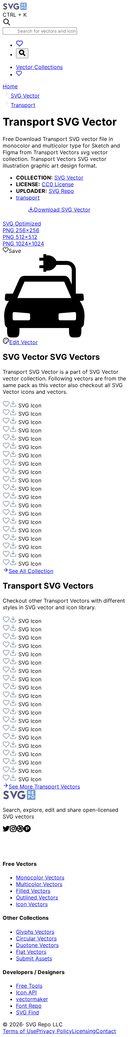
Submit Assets (34, 958)
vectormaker (32, 999)
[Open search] (22, 53)
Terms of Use (19, 1031)
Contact (106, 1031)
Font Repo (29, 1005)
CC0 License (58, 184)
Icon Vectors (32, 904)
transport (28, 197)
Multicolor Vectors (39, 884)
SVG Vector (68, 177)
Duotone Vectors (37, 945)
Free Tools (29, 985)
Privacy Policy (54, 1031)
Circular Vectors (36, 938)
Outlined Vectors (37, 897)
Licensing (84, 1031)
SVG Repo (61, 191)
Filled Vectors (33, 890)
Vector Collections (39, 67)
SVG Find (27, 1012)
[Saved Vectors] (19, 45)
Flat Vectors (31, 951)
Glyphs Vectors (35, 931)
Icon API (26, 992)
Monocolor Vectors (40, 877)
